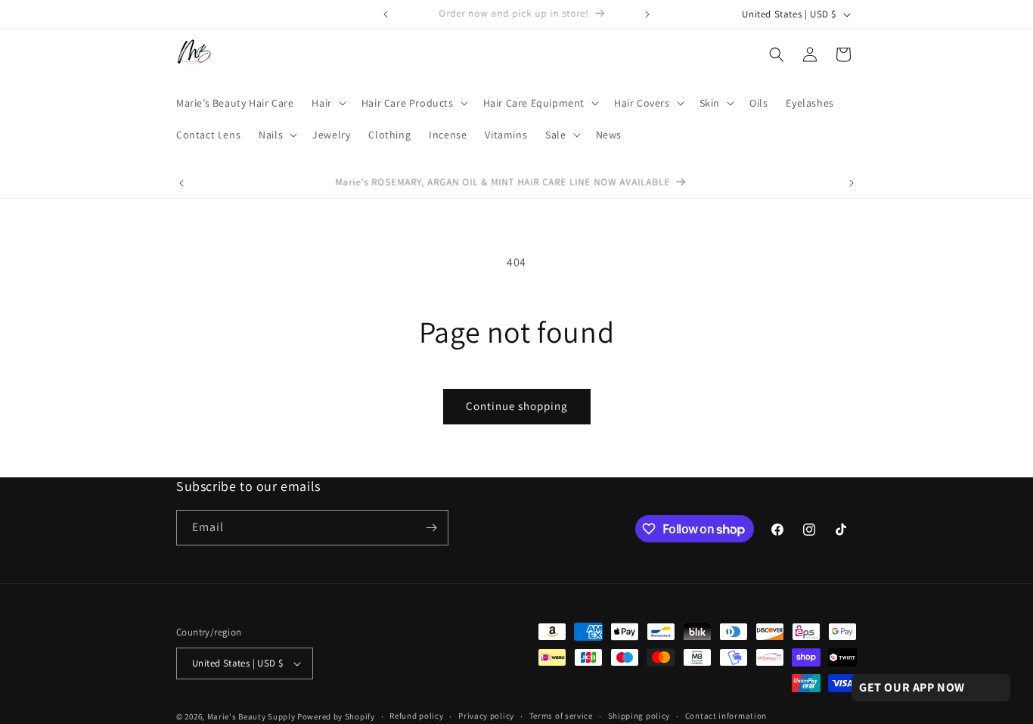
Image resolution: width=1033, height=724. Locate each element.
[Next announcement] (647, 14)
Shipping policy (639, 715)
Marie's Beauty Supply (251, 716)
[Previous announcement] (385, 14)
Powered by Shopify (336, 716)
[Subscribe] (431, 527)
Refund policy (416, 715)
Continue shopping (517, 406)
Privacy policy (486, 715)
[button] (327, 103)
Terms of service (561, 715)
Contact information (726, 715)
